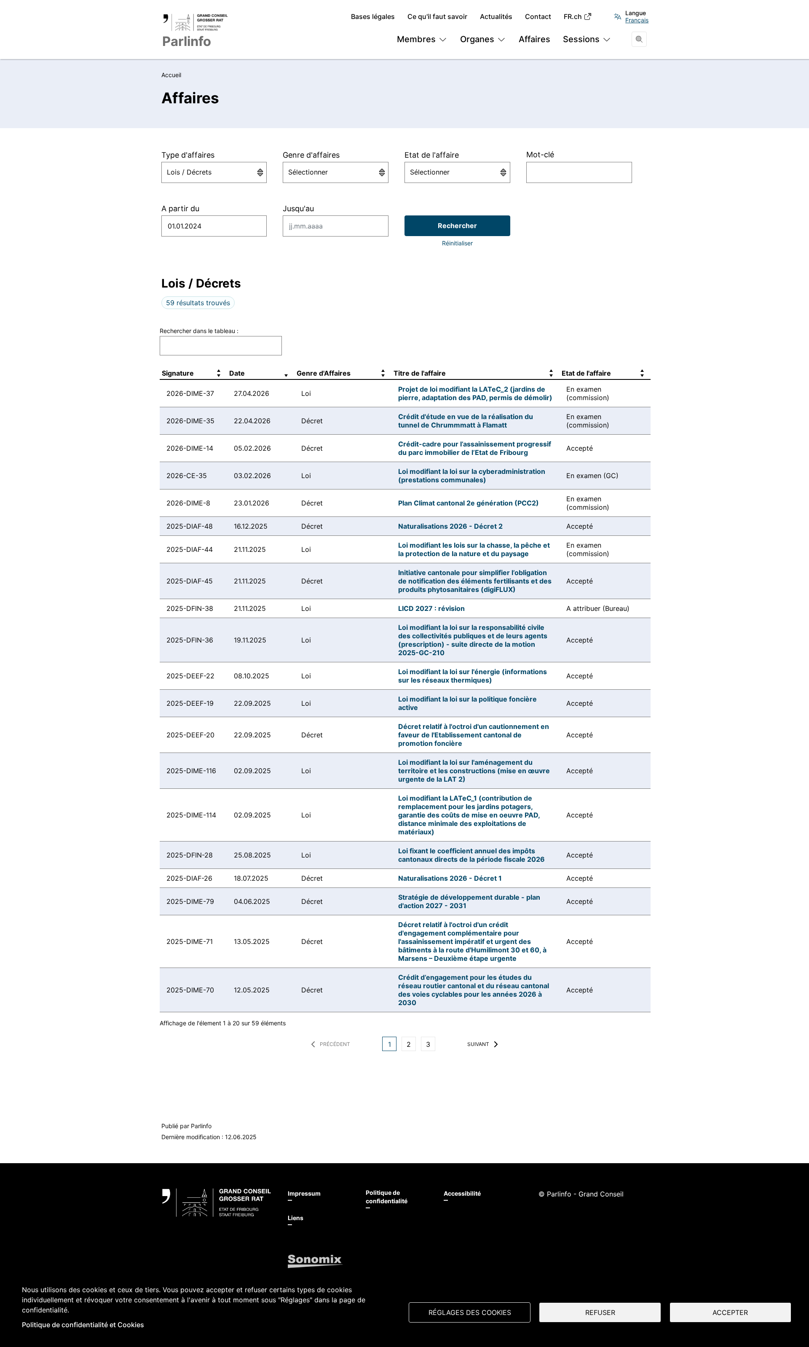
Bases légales (373, 17)
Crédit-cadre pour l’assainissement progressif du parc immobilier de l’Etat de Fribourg (474, 448)
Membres (416, 39)
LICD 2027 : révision (431, 608)
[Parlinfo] (216, 1202)
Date (237, 373)
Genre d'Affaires (324, 373)
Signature (178, 373)
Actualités (496, 17)
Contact (538, 17)
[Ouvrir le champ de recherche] (639, 39)
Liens (295, 1217)
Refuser (600, 1312)
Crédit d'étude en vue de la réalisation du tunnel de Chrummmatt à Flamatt (465, 420)
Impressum (304, 1193)
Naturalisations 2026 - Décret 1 (450, 878)
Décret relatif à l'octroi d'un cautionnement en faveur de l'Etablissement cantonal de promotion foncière (473, 734)
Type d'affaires (187, 155)
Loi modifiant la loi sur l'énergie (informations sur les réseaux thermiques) (472, 675)
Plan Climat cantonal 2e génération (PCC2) (468, 503)
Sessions (581, 39)
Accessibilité (462, 1193)
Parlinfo (201, 1125)
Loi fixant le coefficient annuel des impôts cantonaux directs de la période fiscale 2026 (471, 855)
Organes (477, 39)
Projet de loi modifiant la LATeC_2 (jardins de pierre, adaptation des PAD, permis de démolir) (475, 393)
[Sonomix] (315, 1261)
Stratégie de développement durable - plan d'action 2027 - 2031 (469, 901)
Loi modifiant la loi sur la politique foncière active (467, 703)
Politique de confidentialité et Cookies (83, 1324)
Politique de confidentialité (386, 1197)
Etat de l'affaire (431, 155)
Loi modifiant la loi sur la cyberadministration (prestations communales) (471, 475)
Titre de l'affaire (420, 373)
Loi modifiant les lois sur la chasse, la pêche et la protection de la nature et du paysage (474, 549)
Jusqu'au (298, 208)
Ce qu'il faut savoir (437, 17)
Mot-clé (540, 154)
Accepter (730, 1312)
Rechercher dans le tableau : (199, 330)
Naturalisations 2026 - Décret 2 (450, 526)
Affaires (534, 39)
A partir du (180, 208)
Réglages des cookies (470, 1312)
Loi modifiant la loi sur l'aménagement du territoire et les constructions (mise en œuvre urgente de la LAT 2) (474, 770)
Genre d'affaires (311, 155)
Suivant (478, 1044)
